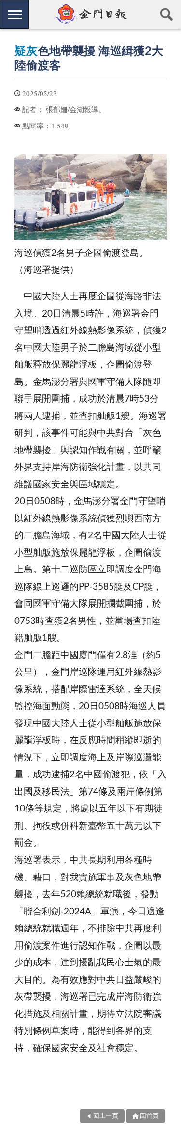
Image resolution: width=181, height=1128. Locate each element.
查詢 (166, 14)
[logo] (90, 14)
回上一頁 (105, 1116)
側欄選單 (14, 14)
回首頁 (149, 1116)
